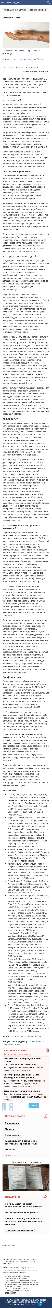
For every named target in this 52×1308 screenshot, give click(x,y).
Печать (34, 1105)
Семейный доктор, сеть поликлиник (22, 1090)
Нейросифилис (13, 1134)
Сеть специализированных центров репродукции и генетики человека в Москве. (24, 1066)
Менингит (10, 1129)
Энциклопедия (12, 2)
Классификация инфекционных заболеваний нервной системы (21, 1142)
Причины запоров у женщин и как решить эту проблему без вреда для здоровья (23, 1221)
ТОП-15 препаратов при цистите (21, 1212)
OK (40, 1304)
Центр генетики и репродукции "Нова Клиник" (23, 1060)
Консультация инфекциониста (18, 1054)
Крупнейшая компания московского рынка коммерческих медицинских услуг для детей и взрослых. (25, 1097)
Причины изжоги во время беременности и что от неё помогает (23, 1205)
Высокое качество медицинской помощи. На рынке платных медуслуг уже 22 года (24, 1082)
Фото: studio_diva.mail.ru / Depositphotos (21, 50)
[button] (6, 1177)
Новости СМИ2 (9, 1246)
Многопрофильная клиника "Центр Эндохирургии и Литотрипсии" (21, 1076)
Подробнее (30, 1304)
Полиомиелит (12, 1123)
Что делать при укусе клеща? (20, 1230)
